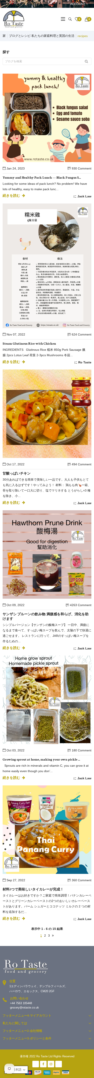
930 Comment (81, 168)
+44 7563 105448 (21, 1003)
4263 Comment (80, 605)
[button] (16, 1069)
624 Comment (81, 334)
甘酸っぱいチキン (17, 473)
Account (78, 4)
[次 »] (53, 935)
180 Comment (81, 750)
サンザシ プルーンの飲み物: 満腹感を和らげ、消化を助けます (46, 616)
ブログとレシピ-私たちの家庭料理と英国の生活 (41, 35)
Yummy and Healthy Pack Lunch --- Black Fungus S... (42, 177)
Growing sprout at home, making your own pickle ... (41, 759)
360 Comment (81, 880)
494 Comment (81, 464)
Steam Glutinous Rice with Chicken (29, 343)
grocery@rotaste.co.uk (24, 1007)
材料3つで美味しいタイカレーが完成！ (33, 889)
